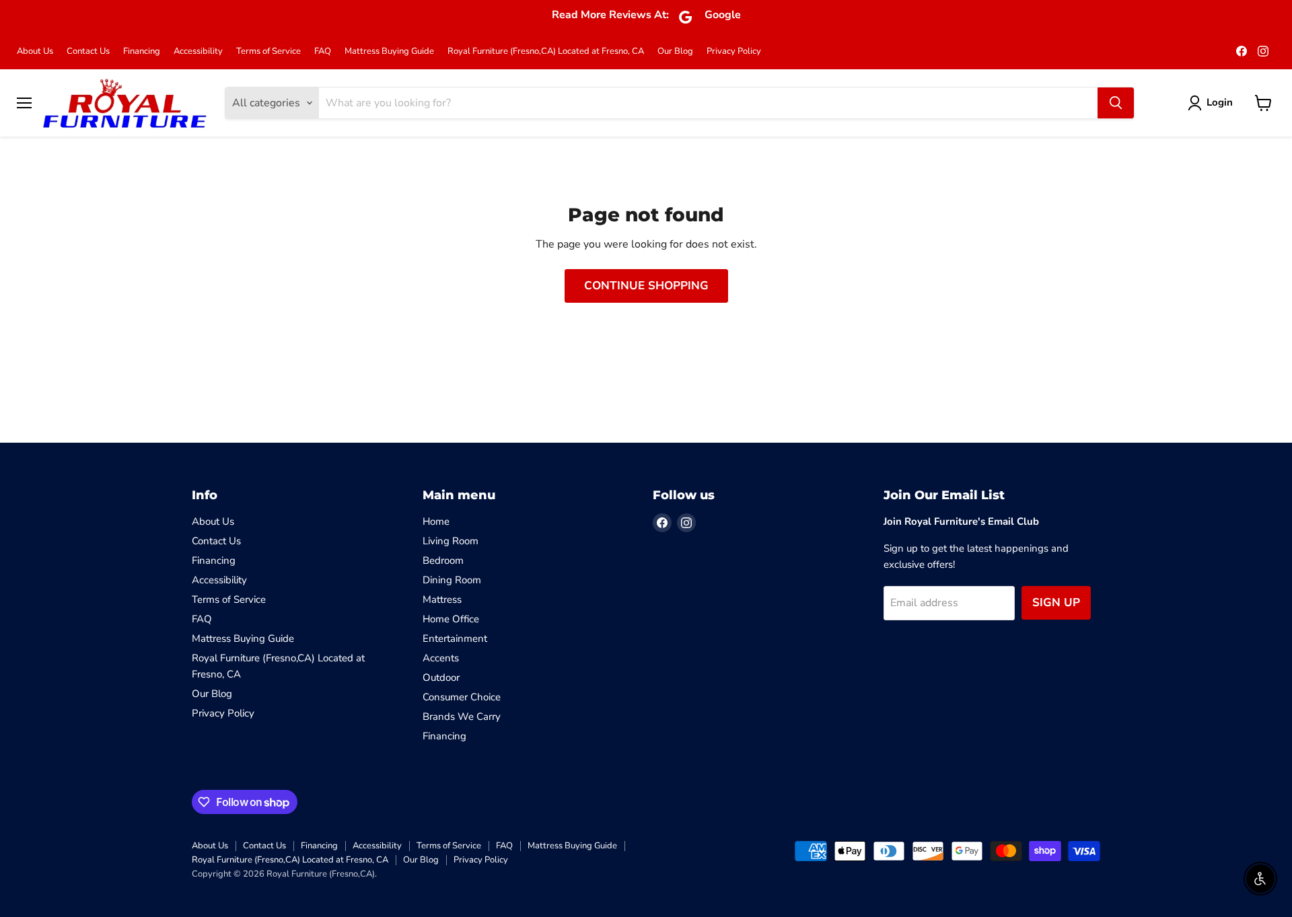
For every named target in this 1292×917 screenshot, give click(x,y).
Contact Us (88, 51)
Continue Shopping (646, 285)
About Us (35, 51)
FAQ (322, 51)
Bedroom (443, 560)
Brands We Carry (462, 716)
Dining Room (452, 580)
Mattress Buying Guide (389, 51)
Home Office (451, 619)
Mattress (442, 599)
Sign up (1056, 602)
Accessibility (198, 51)
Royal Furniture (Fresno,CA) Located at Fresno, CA (545, 51)
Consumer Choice (462, 697)
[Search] (1116, 102)
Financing (141, 51)
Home (436, 521)
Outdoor (441, 677)
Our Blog (675, 51)
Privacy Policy (734, 51)
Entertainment (455, 638)
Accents (441, 658)
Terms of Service (268, 51)
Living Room (450, 541)
